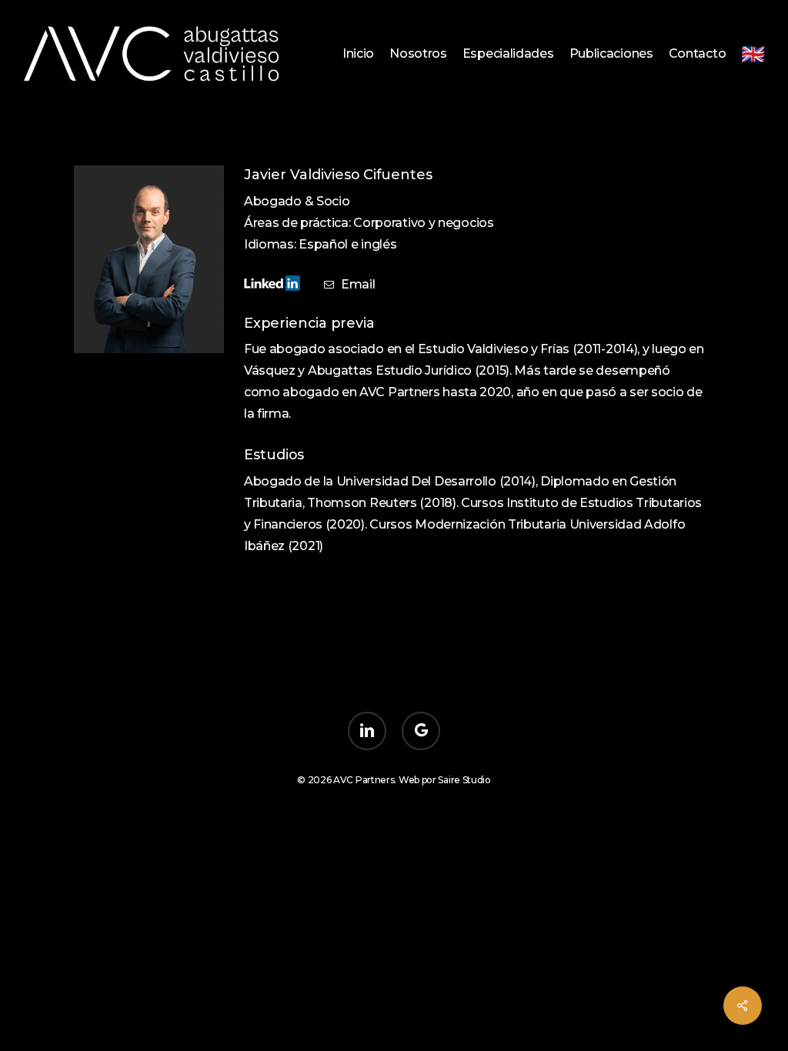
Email (358, 284)
